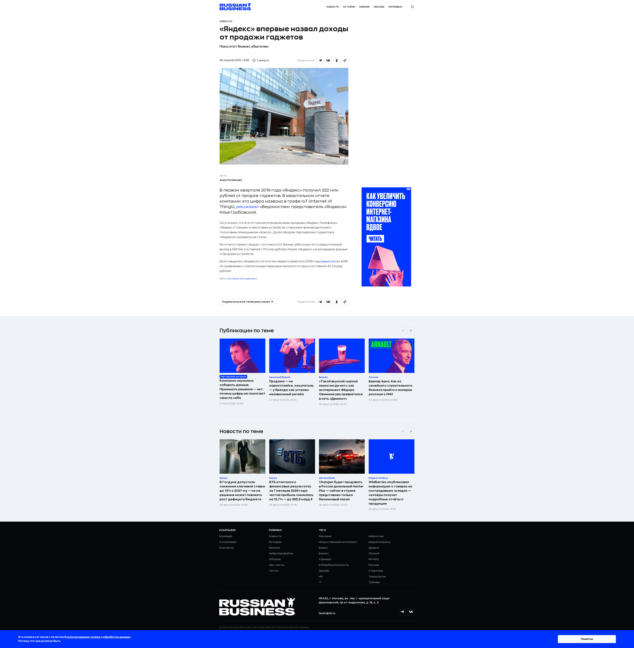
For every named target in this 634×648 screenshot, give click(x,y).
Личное (374, 553)
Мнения (364, 7)
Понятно (587, 639)
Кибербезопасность (334, 565)
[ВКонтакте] (411, 611)
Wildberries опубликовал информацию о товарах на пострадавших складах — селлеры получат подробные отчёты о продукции (390, 493)
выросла (328, 261)
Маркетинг (376, 536)
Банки (323, 548)
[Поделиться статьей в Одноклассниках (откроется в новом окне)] (336, 60)
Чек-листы (276, 565)
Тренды (374, 582)
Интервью (395, 7)
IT (320, 582)
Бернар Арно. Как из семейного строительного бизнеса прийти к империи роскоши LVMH (390, 388)
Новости (332, 7)
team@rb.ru (327, 613)
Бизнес (324, 553)
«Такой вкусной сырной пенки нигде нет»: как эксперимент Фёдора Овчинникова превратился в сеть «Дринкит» (341, 390)
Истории (349, 7)
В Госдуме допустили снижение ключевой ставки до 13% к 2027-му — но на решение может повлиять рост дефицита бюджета (242, 491)
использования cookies (84, 637)
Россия (374, 565)
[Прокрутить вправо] (410, 330)
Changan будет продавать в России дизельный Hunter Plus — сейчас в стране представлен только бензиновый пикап (341, 491)
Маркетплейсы (379, 542)
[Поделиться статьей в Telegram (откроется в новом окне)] (320, 60)
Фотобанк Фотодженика (242, 279)
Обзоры (378, 7)
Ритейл (374, 559)
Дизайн (324, 571)
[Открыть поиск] (412, 7)
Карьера (325, 559)
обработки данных (117, 637)
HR (321, 576)
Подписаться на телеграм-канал (246, 302)
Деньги (374, 548)
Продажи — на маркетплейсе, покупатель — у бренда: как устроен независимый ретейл (291, 388)
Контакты (226, 548)
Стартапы (376, 571)
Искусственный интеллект (338, 542)
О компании (227, 542)
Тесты (273, 571)
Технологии (377, 576)
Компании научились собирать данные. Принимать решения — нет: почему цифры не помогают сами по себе (242, 389)
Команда (225, 536)
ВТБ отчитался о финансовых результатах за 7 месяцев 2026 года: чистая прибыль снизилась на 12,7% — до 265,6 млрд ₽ (291, 491)
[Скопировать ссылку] (344, 60)
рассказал (247, 207)
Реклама (325, 536)
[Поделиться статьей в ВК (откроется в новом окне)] (328, 60)
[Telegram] (402, 611)
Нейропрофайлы (281, 553)
